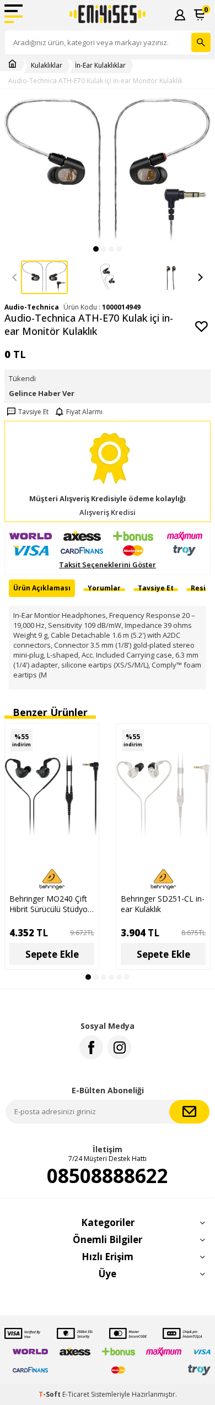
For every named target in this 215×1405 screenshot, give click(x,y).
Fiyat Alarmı (84, 412)
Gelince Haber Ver (41, 393)
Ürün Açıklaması (42, 588)
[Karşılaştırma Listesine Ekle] (85, 737)
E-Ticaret (75, 1394)
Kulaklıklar (46, 65)
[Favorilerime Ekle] (85, 756)
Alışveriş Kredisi (107, 512)
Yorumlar (104, 588)
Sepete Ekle (52, 954)
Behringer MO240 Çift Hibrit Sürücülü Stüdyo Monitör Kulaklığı (48, 903)
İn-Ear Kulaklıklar (100, 65)
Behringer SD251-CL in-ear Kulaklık (163, 903)
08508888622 (107, 1176)
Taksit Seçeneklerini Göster (107, 564)
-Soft (50, 1394)
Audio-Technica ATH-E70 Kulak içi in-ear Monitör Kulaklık (95, 81)
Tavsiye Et (33, 412)
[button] (96, 249)
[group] (107, 170)
